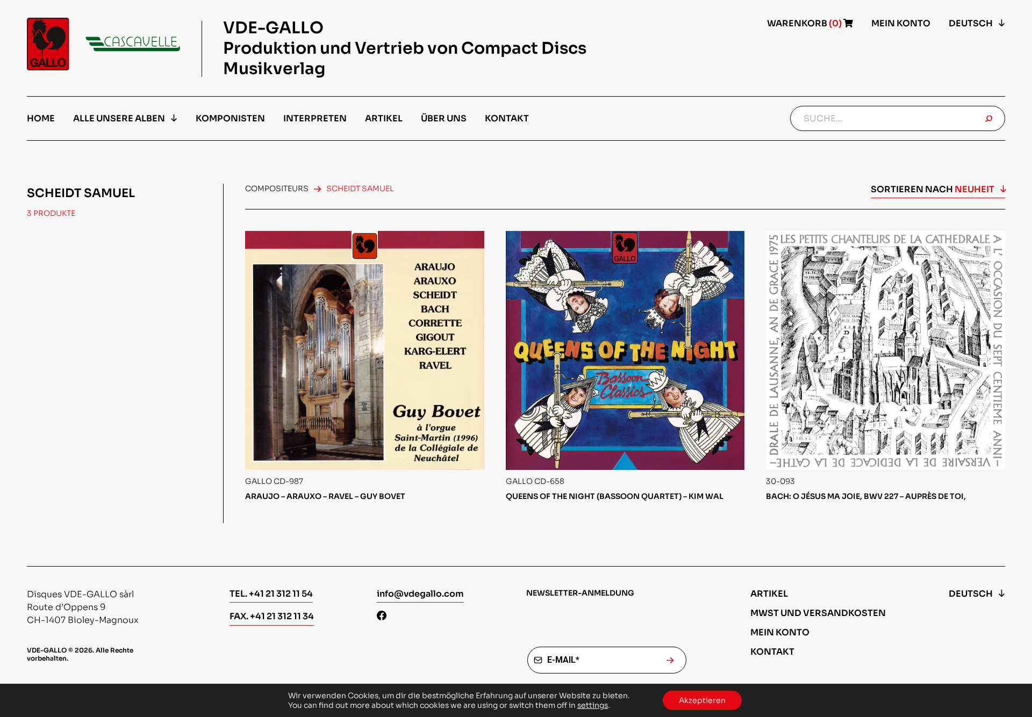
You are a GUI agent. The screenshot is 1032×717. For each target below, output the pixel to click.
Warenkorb (805, 23)
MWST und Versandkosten (818, 613)
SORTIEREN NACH (932, 189)
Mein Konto (900, 23)
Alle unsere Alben (119, 118)
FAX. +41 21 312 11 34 (272, 616)
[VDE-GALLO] (103, 44)
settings (592, 705)
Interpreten (315, 118)
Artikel (384, 118)
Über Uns (444, 118)
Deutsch (971, 23)
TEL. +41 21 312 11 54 (271, 593)
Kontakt (507, 118)
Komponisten (230, 118)
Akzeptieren (702, 700)
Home (41, 118)
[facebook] (381, 617)
